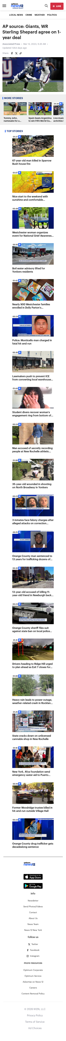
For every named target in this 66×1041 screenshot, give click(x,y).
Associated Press (11, 44)
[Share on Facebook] (12, 53)
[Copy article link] (20, 53)
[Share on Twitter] (16, 53)
